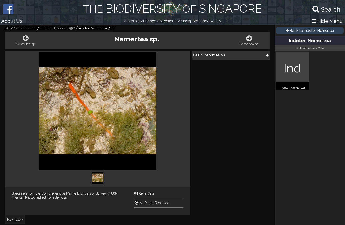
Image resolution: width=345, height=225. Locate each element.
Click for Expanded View (310, 48)
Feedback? (15, 219)
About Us (12, 21)
